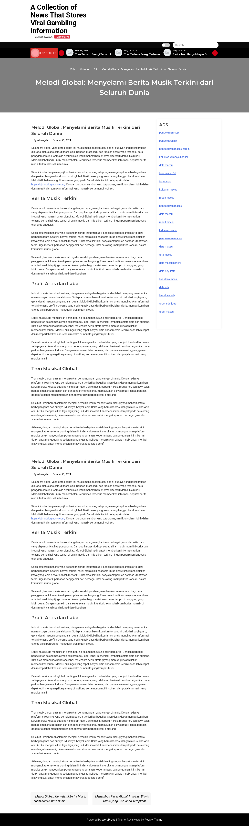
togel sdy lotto (168, 303)
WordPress (109, 819)
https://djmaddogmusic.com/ (48, 184)
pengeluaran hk (168, 140)
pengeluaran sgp (169, 132)
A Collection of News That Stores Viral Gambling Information (58, 19)
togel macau (166, 311)
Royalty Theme (153, 819)
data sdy (164, 287)
